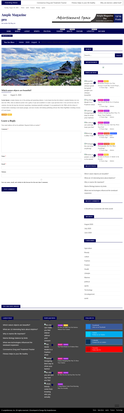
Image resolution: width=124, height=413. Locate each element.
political (47, 31)
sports (43, 7)
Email (3, 164)
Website (3, 172)
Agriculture (88, 248)
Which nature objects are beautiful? (96, 174)
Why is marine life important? (94, 182)
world (27, 7)
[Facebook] (110, 8)
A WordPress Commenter (93, 209)
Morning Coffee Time (105, 135)
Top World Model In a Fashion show (108, 103)
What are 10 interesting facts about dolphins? (99, 178)
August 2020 (88, 224)
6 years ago (104, 87)
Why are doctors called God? (110, 3)
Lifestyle (91, 30)
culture (4, 114)
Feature (32, 7)
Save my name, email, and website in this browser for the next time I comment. (24, 182)
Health (70, 30)
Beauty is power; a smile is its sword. (108, 158)
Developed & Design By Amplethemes (43, 410)
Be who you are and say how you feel (108, 126)
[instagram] (116, 8)
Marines (87, 277)
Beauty (38, 7)
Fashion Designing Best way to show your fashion (109, 114)
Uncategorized (89, 294)
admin (112, 87)
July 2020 (87, 228)
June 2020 (88, 233)
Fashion (60, 30)
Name (3, 156)
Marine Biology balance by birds (95, 186)
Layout (27, 31)
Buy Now (101, 31)
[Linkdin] (119, 8)
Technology (88, 290)
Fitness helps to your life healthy (83, 3)
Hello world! (109, 209)
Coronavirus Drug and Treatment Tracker (52, 3)
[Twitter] (113, 8)
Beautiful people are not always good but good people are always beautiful (108, 84)
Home (22, 7)
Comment (4, 129)
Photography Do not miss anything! (107, 147)
